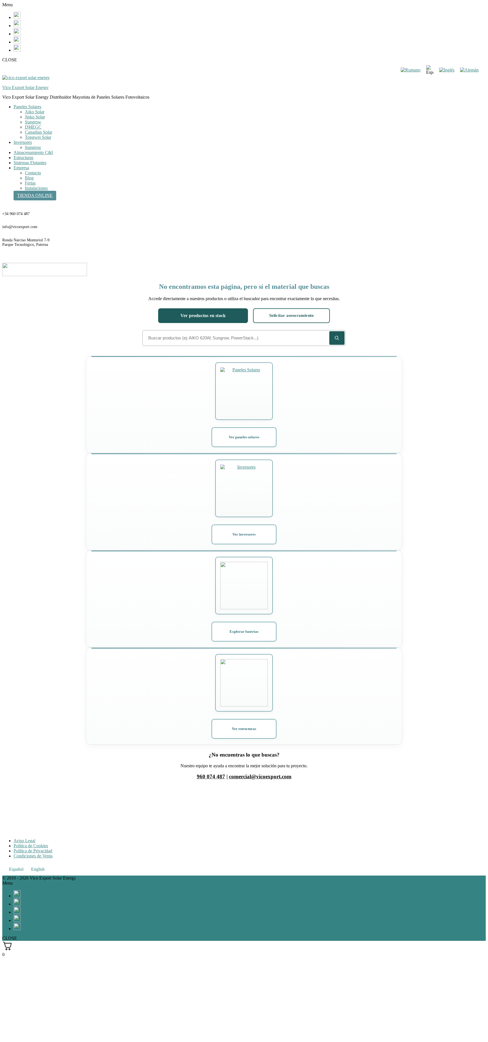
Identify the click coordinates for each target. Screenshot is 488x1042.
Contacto (33, 172)
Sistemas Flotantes (30, 162)
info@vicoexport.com (19, 227)
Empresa (21, 167)
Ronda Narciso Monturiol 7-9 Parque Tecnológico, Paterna (25, 242)
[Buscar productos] (337, 338)
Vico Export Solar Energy (25, 87)
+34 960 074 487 (16, 214)
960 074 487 (211, 776)
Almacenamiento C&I (33, 152)
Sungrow (33, 122)
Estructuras (23, 157)
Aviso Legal (24, 840)
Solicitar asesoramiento (291, 315)
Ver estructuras (244, 729)
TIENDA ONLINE (35, 195)
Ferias (30, 183)
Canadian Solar (38, 132)
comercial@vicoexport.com (260, 776)
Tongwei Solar (38, 137)
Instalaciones (36, 188)
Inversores (23, 142)
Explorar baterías (244, 631)
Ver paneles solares (244, 437)
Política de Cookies (31, 845)
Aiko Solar (34, 111)
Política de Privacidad (33, 850)
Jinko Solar (35, 116)
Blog (29, 178)
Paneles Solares (27, 106)
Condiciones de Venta (33, 855)
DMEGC (33, 127)
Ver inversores (244, 534)
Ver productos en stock (203, 315)
